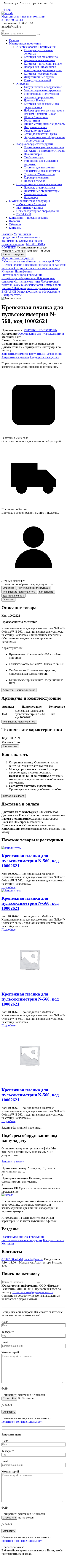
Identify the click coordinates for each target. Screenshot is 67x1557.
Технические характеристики (19, 721)
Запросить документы (15, 357)
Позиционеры (33, 154)
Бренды (48, 1240)
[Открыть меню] (2, 30)
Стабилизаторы (34, 157)
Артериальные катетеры (39, 60)
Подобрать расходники (44, 357)
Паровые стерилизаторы (39, 187)
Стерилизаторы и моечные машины (39, 184)
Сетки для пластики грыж (40, 133)
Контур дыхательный (37, 80)
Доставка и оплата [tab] (13, 595)
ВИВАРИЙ (23, 214)
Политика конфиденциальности (32, 1292)
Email (4, 1342)
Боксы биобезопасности (28, 284)
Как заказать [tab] (46, 591)
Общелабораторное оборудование (37, 211)
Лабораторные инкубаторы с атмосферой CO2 (30, 261)
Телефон (7, 1331)
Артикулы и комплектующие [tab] (34, 587)
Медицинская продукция (25, 43)
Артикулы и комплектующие (19, 690)
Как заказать (10, 746)
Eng (8, 9)
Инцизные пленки (35, 127)
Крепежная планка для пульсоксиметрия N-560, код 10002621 (30, 860)
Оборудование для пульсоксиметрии (21, 242)
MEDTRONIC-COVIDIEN (40, 330)
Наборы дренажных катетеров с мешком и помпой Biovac (44, 112)
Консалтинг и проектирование (28, 217)
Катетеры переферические (40, 73)
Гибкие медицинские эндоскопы (44, 123)
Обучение (15, 224)
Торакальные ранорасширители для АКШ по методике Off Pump (44, 149)
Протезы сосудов (34, 180)
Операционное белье (37, 130)
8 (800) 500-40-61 (12, 19)
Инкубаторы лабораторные (19, 278)
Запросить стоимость (14, 353)
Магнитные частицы (29, 207)
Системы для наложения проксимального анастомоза (42, 169)
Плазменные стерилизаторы (42, 190)
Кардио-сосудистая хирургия (34, 144)
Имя (4, 1321)
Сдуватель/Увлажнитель (39, 174)
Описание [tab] (8, 587)
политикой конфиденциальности (22, 1421)
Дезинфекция (23, 271)
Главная (14, 40)
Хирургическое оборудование (43, 87)
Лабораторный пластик (31, 204)
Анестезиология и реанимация (35, 46)
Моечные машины (35, 194)
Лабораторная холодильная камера (36, 288)
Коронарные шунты (36, 177)
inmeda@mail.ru (33, 1259)
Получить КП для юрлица (45, 353)
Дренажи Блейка (34, 100)
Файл (4, 1388)
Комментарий (10, 1352)
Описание (8, 599)
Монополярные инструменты (42, 90)
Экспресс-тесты (11, 294)
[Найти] (38, 34)
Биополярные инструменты (41, 93)
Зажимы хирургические (39, 97)
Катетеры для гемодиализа (41, 56)
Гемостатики (32, 120)
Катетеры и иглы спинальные (43, 63)
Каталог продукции (13, 254)
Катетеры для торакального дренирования (41, 105)
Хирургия (22, 83)
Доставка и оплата (13, 796)
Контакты (15, 227)
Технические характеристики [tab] (19, 591)
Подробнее (8, 887)
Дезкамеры (31, 197)
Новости (14, 221)
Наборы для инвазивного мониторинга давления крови (43, 68)
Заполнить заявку (12, 1161)
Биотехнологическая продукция (29, 200)
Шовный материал (36, 117)
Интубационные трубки (39, 77)
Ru (3, 9)
